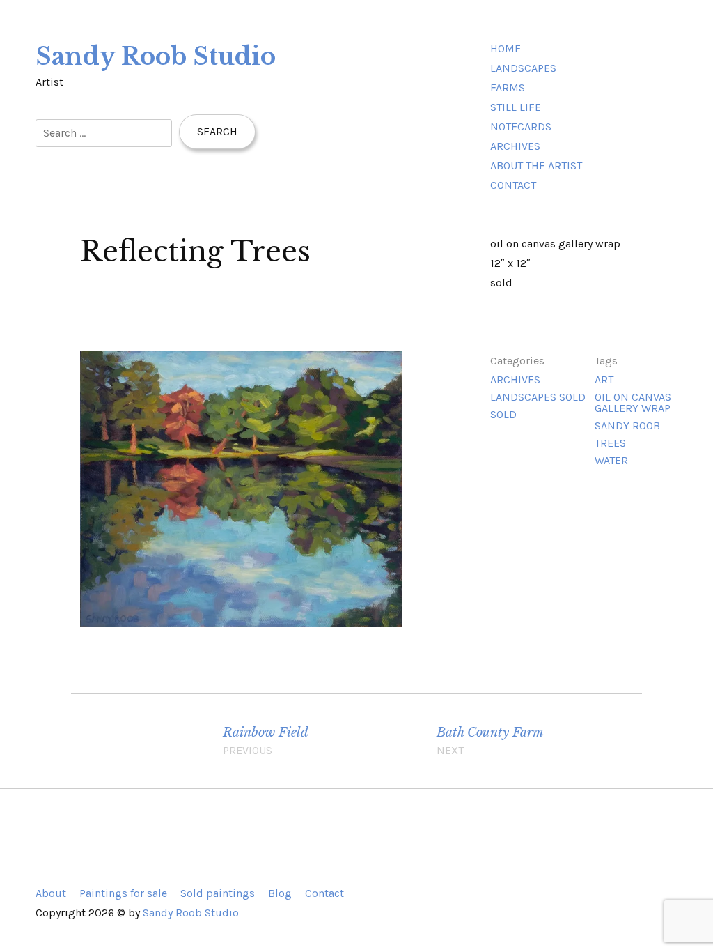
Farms (507, 87)
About (51, 893)
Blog (280, 893)
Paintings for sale (123, 893)
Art (604, 379)
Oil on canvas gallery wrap (633, 402)
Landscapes (523, 68)
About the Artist (536, 165)
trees (610, 443)
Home (505, 48)
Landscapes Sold (538, 397)
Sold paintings (217, 893)
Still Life (515, 107)
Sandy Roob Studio (156, 56)
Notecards (520, 126)
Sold (503, 414)
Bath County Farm (490, 741)
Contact (513, 185)
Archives (515, 146)
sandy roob (627, 425)
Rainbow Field (265, 741)
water (611, 460)
